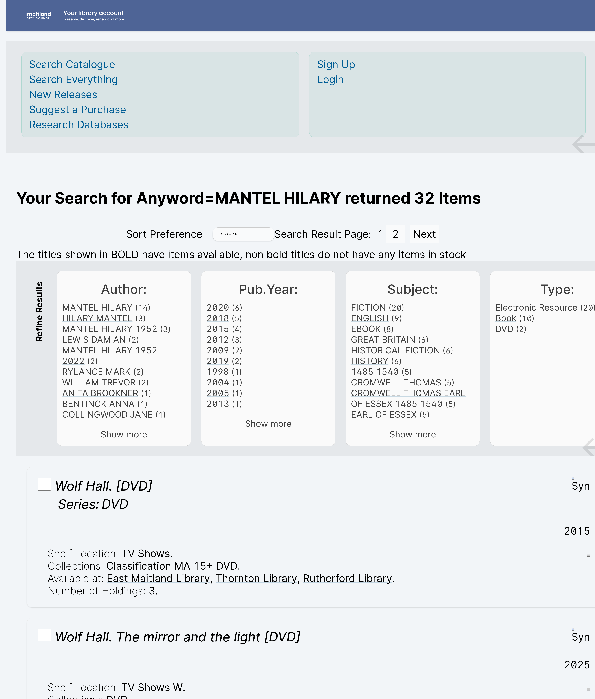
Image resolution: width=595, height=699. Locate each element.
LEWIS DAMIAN (94, 339)
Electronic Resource (536, 307)
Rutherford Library (347, 578)
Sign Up (336, 64)
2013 (218, 403)
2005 (218, 393)
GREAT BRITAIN (383, 339)
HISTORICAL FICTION (395, 350)
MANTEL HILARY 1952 (109, 328)
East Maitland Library (158, 578)
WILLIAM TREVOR (99, 382)
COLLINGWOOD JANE (107, 414)
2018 (218, 318)
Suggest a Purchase (77, 109)
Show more (124, 434)
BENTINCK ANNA (98, 403)
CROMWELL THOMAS (396, 382)
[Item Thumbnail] (581, 486)
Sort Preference (164, 234)
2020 (218, 307)
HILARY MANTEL (97, 318)
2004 (218, 382)
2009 (218, 350)
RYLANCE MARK (96, 371)
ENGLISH (370, 318)
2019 (218, 361)
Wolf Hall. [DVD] (103, 486)
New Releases (63, 94)
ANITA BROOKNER (100, 393)
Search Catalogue (72, 64)
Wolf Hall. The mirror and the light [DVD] (178, 637)
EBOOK (366, 328)
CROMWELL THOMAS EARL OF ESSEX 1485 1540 (408, 398)
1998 (218, 371)
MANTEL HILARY (97, 307)
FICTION (368, 307)
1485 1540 (375, 371)
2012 (218, 339)
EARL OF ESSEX (384, 414)
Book (505, 318)
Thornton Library (256, 578)
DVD (504, 328)
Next (424, 234)
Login (330, 79)
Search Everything (73, 79)
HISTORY (369, 361)
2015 (218, 328)
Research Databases (79, 124)
